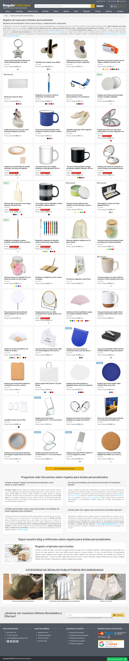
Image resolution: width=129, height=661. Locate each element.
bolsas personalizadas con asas (115, 34)
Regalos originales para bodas (54, 546)
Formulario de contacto (77, 641)
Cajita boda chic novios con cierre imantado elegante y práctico (16, 130)
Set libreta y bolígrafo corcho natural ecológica (48, 278)
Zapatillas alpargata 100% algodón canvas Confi (78, 130)
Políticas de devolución (77, 638)
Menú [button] (7, 11)
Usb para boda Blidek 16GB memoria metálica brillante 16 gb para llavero (110, 350)
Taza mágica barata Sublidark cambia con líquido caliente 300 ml (48, 204)
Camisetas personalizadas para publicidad (64, 601)
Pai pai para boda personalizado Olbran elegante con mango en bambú (15, 313)
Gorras (56, 11)
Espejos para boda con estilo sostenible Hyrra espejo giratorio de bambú (48, 313)
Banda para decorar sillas (13, 97)
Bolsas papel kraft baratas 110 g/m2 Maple (48, 384)
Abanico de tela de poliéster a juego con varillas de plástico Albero (79, 313)
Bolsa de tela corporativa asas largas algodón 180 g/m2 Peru (17, 204)
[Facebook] (14, 641)
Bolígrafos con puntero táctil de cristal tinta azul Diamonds (46, 96)
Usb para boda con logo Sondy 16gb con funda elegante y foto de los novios (48, 350)
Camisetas (19, 11)
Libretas (98, 11)
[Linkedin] (11, 641)
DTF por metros (43, 638)
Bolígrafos (86, 11)
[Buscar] (93, 6)
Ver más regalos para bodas (64, 469)
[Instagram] (17, 641)
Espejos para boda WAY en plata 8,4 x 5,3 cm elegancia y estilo (79, 453)
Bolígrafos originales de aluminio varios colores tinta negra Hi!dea (47, 241)
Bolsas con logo (106, 601)
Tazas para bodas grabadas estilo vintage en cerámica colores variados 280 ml (48, 131)
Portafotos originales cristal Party (78, 279)
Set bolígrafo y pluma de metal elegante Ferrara (108, 204)
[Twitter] (8, 641)
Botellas (66, 11)
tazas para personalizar (12, 35)
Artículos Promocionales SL (22, 658)
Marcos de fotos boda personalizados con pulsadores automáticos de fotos (77, 96)
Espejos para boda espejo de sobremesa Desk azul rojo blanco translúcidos (78, 350)
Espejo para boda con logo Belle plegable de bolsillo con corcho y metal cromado (109, 454)
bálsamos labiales (22, 529)
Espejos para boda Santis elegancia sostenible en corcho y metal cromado (17, 385)
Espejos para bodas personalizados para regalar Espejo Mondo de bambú (17, 453)
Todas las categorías (76, 643)
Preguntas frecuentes (77, 632)
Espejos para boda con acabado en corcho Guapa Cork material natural (110, 167)
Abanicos (109, 11)
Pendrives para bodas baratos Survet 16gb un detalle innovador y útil (110, 61)
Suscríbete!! (119, 615)
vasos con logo (74, 495)
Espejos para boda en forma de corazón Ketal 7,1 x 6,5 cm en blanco (48, 453)
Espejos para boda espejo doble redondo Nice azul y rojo (109, 384)
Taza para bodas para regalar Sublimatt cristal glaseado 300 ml (47, 167)
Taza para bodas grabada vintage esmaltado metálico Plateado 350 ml (79, 167)
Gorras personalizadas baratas (23, 601)
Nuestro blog (42, 641)
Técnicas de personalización (79, 635)
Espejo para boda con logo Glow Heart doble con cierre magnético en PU (110, 131)
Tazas (76, 11)
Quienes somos (43, 632)
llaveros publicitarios (53, 32)
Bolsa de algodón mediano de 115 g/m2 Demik (78, 241)
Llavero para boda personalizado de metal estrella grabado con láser (17, 61)
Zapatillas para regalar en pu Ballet (47, 62)
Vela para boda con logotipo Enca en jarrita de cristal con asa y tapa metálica (17, 279)
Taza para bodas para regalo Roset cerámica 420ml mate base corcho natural (109, 313)
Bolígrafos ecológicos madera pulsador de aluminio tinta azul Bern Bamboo (17, 242)
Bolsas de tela (32, 11)
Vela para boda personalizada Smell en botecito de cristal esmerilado (110, 241)
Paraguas (120, 11)
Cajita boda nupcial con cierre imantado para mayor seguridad (77, 61)
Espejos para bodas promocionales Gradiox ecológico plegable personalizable (110, 96)
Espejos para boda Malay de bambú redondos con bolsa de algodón (17, 167)
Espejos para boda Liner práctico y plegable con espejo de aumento (78, 419)
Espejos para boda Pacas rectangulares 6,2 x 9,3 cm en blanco (48, 419)
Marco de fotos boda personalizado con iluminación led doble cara (110, 419)
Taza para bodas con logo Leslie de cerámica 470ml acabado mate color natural (110, 279)
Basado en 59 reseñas (111, 646)
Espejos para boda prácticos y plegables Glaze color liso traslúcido (79, 384)
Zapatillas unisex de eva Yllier (14, 420)
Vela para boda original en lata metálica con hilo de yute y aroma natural (78, 205)
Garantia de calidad (44, 635)
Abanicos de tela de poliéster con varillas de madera (16, 350)
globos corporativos (93, 497)
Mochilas (45, 11)
